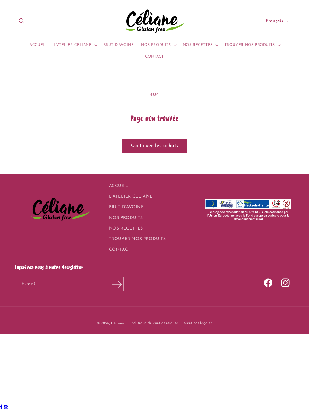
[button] (21, 21)
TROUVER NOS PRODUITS (137, 239)
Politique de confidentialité (154, 323)
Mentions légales (198, 323)
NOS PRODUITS (126, 218)
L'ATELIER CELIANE (131, 196)
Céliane (117, 323)
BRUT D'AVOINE (126, 207)
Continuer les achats (154, 146)
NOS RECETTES (126, 228)
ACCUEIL (119, 186)
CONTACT (120, 249)
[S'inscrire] (116, 284)
